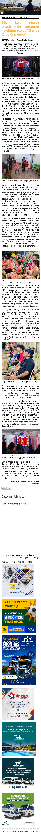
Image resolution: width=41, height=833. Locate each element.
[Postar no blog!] (5, 488)
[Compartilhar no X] (7, 488)
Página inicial (31, 555)
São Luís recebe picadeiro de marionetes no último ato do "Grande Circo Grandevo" (20, 28)
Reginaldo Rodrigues (25, 40)
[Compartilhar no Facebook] (10, 488)
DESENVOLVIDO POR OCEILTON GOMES (13, 831)
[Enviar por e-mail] (2, 488)
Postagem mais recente (12, 555)
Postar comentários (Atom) (21, 562)
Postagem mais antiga (29, 557)
